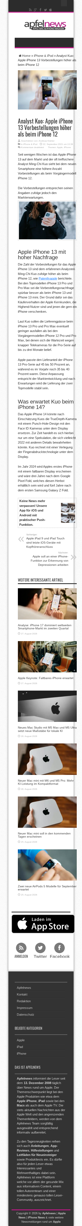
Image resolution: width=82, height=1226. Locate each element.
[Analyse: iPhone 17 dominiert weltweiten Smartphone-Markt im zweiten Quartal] (47, 603)
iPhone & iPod (43, 55)
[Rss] (30, 9)
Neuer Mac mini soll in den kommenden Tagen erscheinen (44, 835)
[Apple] (51, 9)
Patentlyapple (48, 278)
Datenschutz (25, 1014)
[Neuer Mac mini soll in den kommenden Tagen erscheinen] (47, 811)
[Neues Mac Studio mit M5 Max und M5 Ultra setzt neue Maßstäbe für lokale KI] (47, 706)
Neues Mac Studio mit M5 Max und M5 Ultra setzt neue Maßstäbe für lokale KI (47, 729)
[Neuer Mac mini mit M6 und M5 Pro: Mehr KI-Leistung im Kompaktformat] (47, 759)
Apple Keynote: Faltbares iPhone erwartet (45, 678)
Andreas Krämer (46, 141)
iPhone (67, 147)
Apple (60, 147)
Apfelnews (24, 987)
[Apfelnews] (44, 25)
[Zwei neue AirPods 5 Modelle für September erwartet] (47, 864)
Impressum (25, 1008)
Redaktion (24, 1001)
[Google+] (35, 9)
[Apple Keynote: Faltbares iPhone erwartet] (47, 656)
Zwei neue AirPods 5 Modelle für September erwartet (47, 888)
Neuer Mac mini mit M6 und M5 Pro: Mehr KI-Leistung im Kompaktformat (46, 782)
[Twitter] (46, 9)
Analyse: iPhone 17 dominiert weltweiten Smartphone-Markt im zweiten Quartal (44, 626)
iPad (20, 1047)
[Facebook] (40, 9)
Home (26, 55)
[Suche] (64, 3)
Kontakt (22, 994)
